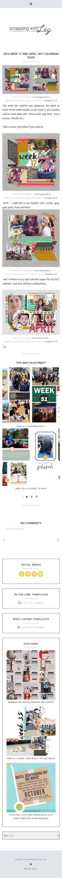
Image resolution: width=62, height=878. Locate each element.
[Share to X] (26, 497)
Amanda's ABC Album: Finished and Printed (31, 702)
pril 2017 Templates (23, 338)
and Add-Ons (39, 100)
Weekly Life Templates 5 (22, 97)
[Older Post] (58, 540)
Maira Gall (31, 869)
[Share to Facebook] (31, 497)
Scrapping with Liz (35, 860)
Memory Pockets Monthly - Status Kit (19, 100)
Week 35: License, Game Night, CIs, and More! (31, 758)
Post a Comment (15, 528)
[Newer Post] (3, 540)
